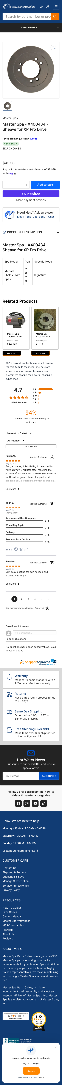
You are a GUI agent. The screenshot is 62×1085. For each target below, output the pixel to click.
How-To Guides (12, 907)
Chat (51, 216)
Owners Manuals (13, 916)
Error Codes (10, 912)
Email (20, 216)
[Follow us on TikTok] (43, 803)
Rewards (8, 929)
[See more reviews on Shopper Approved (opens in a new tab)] (26, 549)
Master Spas (10, 118)
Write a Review (31, 446)
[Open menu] (56, 6)
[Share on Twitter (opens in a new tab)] (21, 549)
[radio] (44, 389)
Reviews (8, 938)
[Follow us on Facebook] (18, 803)
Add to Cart (11, 353)
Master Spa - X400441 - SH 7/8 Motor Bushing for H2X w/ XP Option (44, 339)
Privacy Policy (11, 890)
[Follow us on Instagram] (26, 803)
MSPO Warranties (13, 925)
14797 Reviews (20, 402)
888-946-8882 (35, 216)
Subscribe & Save (13, 876)
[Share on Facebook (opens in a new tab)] (16, 549)
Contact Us (9, 867)
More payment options (31, 200)
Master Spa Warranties (16, 920)
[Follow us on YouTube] (35, 803)
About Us (8, 934)
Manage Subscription (16, 881)
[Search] (55, 16)
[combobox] (31, 16)
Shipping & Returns (14, 872)
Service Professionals (16, 885)
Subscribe (49, 776)
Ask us (33, 138)
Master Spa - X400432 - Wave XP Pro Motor (15, 336)
